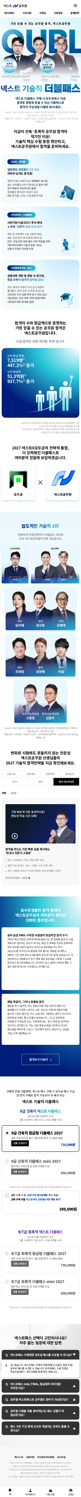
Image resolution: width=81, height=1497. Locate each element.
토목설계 (69, 774)
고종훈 (13, 793)
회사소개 (19, 1457)
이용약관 (30, 1457)
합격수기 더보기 (38, 1059)
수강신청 (27, 13)
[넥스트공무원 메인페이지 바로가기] (15, 6)
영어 (40, 781)
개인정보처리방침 (45, 1457)
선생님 (42, 13)
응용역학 (50, 774)
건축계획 (30, 774)
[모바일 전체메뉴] (75, 6)
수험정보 (58, 13)
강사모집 (61, 1457)
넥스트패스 (9, 13)
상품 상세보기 (20, 1143)
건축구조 (11, 774)
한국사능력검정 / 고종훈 (16, 877)
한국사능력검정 (66, 781)
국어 (14, 781)
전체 (4, 793)
